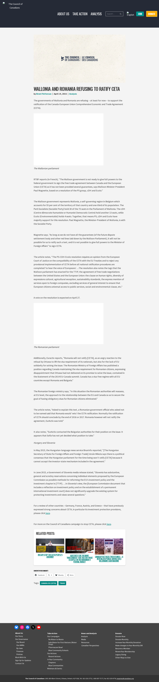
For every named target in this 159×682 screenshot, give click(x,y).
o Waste (60, 639)
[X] (33, 627)
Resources (85, 642)
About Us (63, 13)
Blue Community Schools (58, 650)
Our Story (19, 636)
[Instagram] (22, 627)
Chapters (52, 662)
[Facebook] (27, 627)
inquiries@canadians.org (125, 678)
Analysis (96, 13)
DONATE (151, 14)
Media (83, 639)
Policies (19, 654)
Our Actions (52, 653)
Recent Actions (54, 656)
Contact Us (19, 663)
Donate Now (120, 636)
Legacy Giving (120, 654)
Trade (62, 583)
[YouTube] (39, 627)
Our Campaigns (53, 636)
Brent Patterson (43, 93)
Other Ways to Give (122, 657)
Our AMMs (20, 645)
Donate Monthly (121, 639)
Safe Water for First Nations (59, 642)
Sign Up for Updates (23, 660)
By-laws (19, 648)
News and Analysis (89, 633)
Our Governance (21, 639)
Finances (19, 651)
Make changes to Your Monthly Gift (129, 645)
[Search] (120, 14)
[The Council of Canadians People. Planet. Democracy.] (14, 14)
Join (140, 14)
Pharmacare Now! (55, 647)
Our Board (20, 642)
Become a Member (122, 648)
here (48, 513)
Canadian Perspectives (90, 645)
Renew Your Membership (125, 651)
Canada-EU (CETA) (48, 583)
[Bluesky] (16, 627)
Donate (118, 633)
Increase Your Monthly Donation (128, 642)
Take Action (80, 13)
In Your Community (54, 659)
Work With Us (20, 657)
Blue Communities (55, 665)
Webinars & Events (54, 668)
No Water (52, 639)
